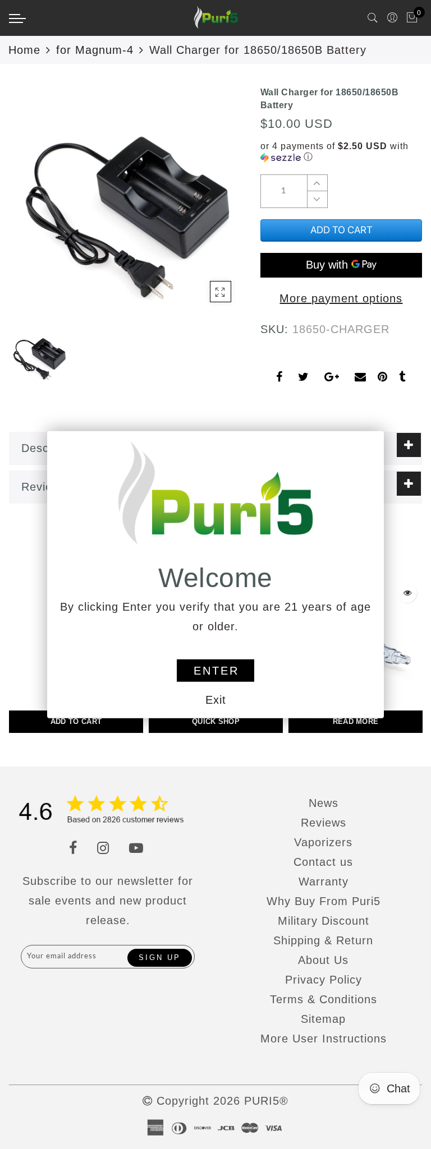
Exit (215, 700)
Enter (216, 671)
